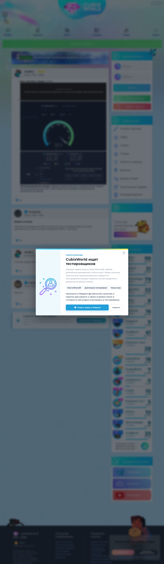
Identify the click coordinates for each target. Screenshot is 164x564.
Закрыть (116, 307)
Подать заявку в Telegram (89, 307)
